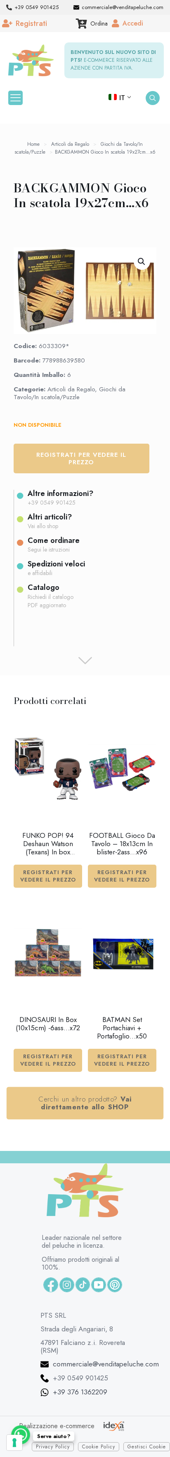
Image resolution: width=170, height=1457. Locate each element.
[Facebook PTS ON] (50, 1284)
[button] (142, 261)
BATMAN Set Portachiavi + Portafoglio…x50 (122, 1028)
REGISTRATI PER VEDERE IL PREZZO (48, 876)
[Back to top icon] (145, 1437)
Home (33, 143)
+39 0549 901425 (80, 1378)
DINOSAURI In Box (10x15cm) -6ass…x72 (48, 1024)
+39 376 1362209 (80, 1392)
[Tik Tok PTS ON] (83, 1284)
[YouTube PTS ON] (98, 1284)
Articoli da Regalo (70, 143)
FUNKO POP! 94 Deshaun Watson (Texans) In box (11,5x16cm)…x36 (48, 847)
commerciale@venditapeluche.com (106, 1364)
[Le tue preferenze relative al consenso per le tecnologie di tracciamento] (14, 1442)
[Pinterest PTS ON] (114, 1284)
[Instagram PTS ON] (66, 1284)
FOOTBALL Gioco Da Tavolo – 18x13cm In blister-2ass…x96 (122, 843)
